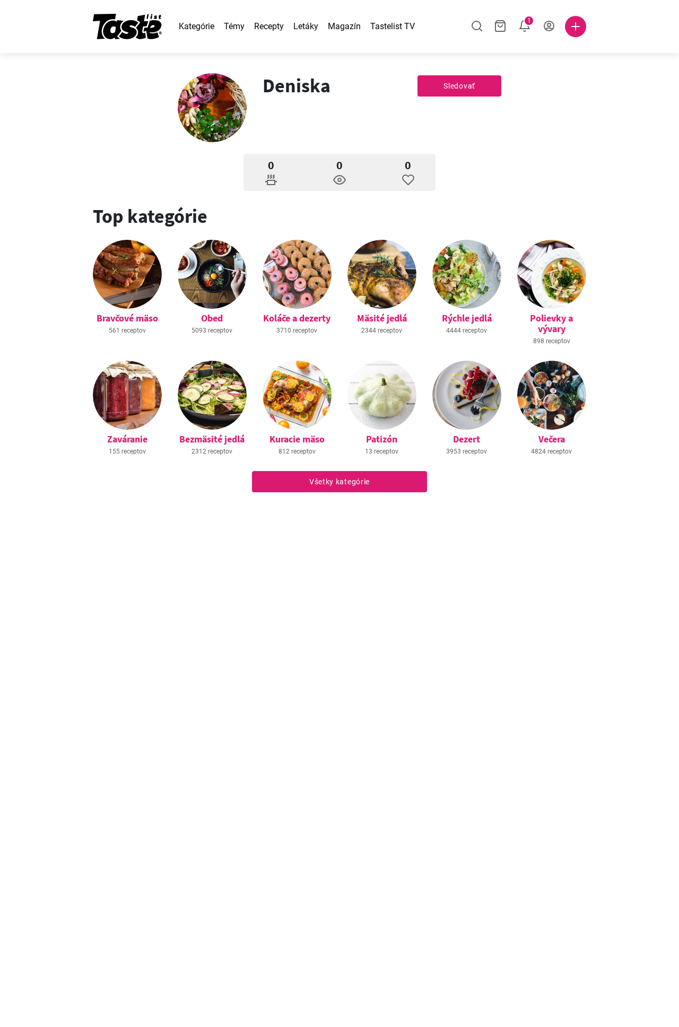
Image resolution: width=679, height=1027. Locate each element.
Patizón (381, 439)
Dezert (466, 439)
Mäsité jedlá (382, 318)
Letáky (305, 26)
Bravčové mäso (127, 318)
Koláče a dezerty (296, 318)
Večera (551, 439)
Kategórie (196, 26)
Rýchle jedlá (467, 318)
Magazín (344, 26)
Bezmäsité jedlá (212, 439)
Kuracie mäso (297, 439)
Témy (234, 26)
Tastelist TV (392, 26)
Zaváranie (127, 439)
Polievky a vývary (551, 323)
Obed (212, 318)
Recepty (269, 26)
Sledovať (459, 86)
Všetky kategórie (339, 481)
